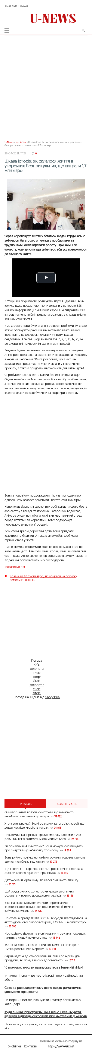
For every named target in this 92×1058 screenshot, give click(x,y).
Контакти (30, 1046)
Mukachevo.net (14, 567)
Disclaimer (14, 1046)
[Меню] (6, 30)
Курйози (21, 142)
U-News (8, 142)
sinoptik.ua (52, 697)
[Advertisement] (46, 84)
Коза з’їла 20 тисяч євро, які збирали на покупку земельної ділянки (43, 578)
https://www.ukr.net (61, 1046)
